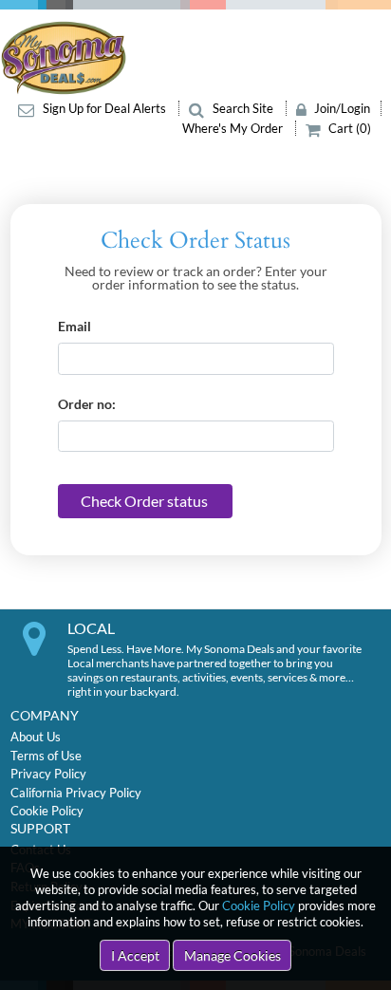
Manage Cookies (232, 955)
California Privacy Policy (75, 792)
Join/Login (340, 108)
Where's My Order (234, 128)
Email (74, 326)
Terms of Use (46, 755)
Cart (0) (348, 128)
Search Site (243, 108)
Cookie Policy (258, 905)
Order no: (87, 404)
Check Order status (144, 501)
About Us (35, 736)
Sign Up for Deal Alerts (104, 108)
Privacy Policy (48, 773)
